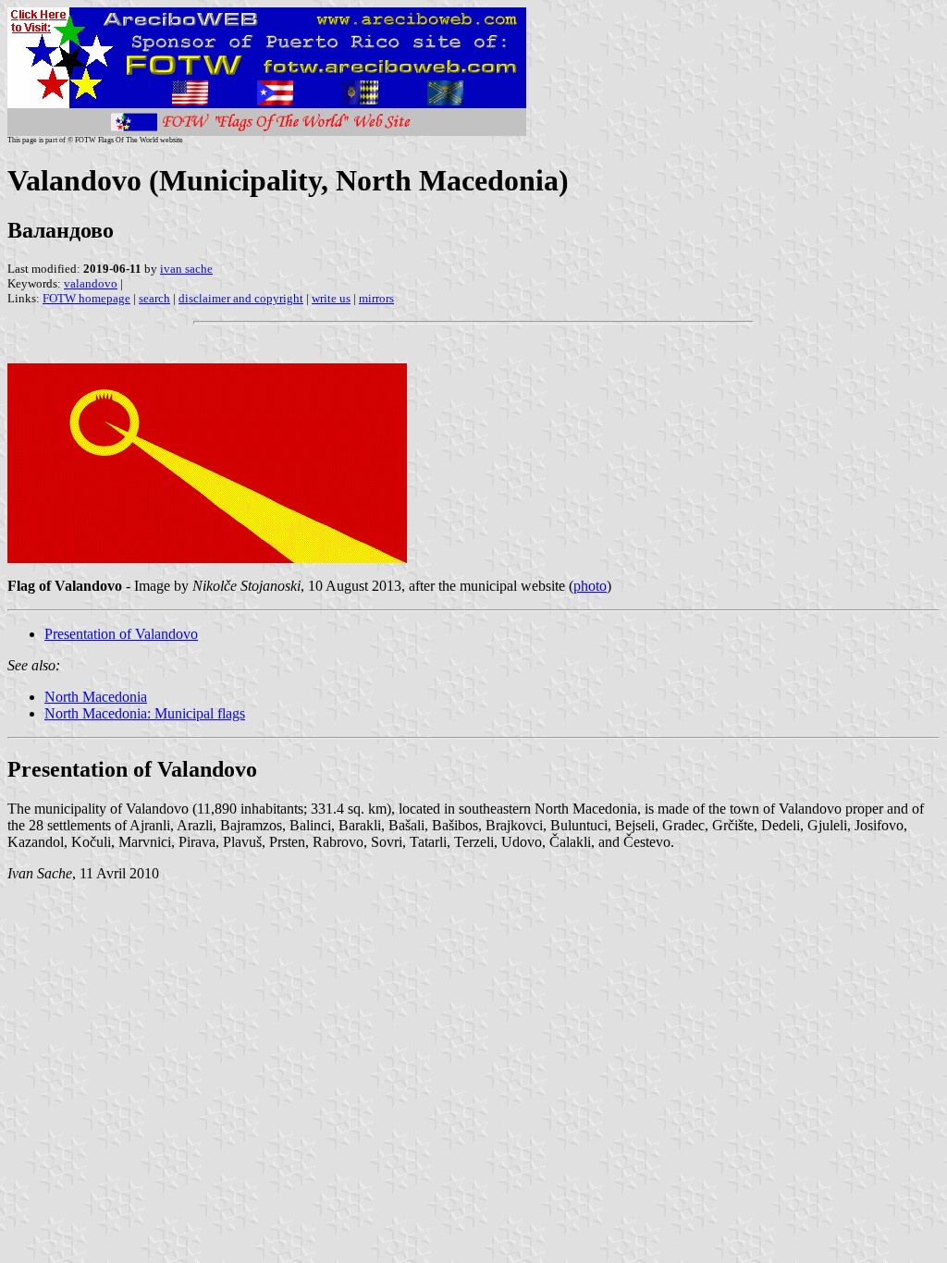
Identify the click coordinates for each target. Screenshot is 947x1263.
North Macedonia (95, 697)
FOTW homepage (86, 298)
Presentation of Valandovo (121, 634)
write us (331, 298)
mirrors (376, 298)
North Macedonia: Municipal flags (144, 713)
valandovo (90, 283)
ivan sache (186, 269)
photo (590, 586)
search (154, 298)
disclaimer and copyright (240, 298)
